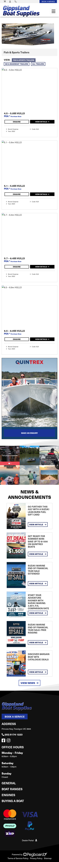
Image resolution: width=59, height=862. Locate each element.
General (9, 783)
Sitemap (48, 858)
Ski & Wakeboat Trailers (16, 64)
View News (28, 683)
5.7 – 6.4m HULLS (14, 258)
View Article (36, 524)
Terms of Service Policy (18, 858)
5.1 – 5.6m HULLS (14, 185)
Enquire (17, 121)
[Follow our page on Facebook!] (4, 741)
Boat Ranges (12, 789)
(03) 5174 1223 (14, 734)
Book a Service (15, 716)
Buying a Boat (13, 801)
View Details (41, 121)
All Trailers (38, 64)
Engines (8, 795)
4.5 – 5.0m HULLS (14, 113)
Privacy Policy (36, 858)
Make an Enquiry (29, 433)
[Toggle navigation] (53, 11)
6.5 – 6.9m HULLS (14, 330)
